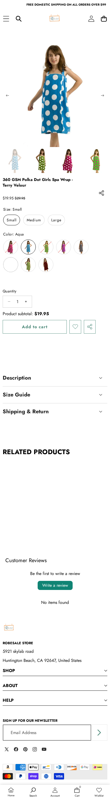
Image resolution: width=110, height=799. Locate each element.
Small (12, 220)
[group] (15, 160)
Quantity (9, 291)
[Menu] (6, 19)
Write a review (55, 585)
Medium (34, 220)
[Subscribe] (99, 733)
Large (56, 220)
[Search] (19, 19)
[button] (104, 19)
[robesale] (55, 18)
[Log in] (91, 19)
